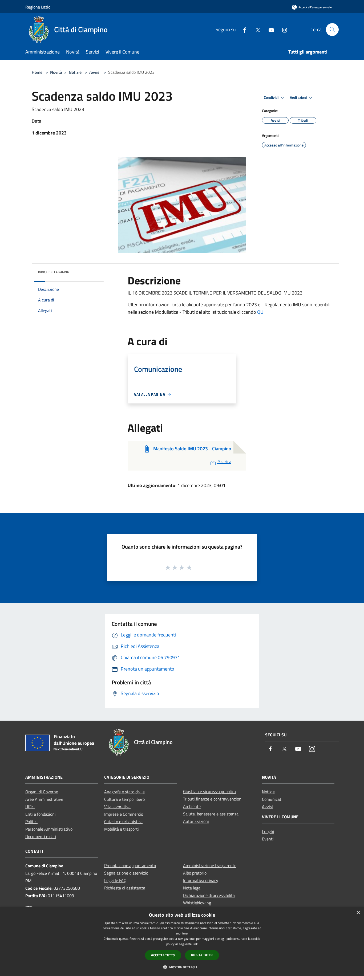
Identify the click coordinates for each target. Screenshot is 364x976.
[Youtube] (269, 29)
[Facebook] (242, 29)
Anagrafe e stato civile (124, 792)
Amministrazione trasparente (209, 865)
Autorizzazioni (196, 821)
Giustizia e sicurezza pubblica (209, 791)
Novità (56, 72)
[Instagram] (282, 29)
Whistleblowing (197, 903)
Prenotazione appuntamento (130, 865)
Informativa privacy (200, 880)
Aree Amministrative (44, 799)
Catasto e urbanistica (123, 821)
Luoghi (268, 831)
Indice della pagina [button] (53, 272)
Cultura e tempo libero (124, 799)
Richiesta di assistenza (124, 888)
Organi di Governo (41, 792)
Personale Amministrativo (48, 829)
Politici (31, 821)
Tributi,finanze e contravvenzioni (212, 799)
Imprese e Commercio (123, 814)
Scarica (224, 461)
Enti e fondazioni (40, 814)
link (195, 943)
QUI (261, 312)
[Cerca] (332, 29)
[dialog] (182, 941)
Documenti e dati (40, 836)
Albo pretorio (195, 873)
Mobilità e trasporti (121, 829)
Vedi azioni (299, 97)
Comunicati (272, 799)
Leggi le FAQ (115, 880)
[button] (182, 967)
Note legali (193, 888)
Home (37, 72)
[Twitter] (255, 29)
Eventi (268, 839)
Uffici (30, 806)
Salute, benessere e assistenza (210, 814)
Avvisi (94, 72)
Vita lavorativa (117, 806)
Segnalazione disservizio (126, 873)
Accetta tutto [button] (163, 955)
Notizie (75, 72)
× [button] (358, 913)
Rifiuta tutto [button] (202, 954)
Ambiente (192, 806)
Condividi (271, 97)
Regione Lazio (37, 7)
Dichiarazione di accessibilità (209, 895)
